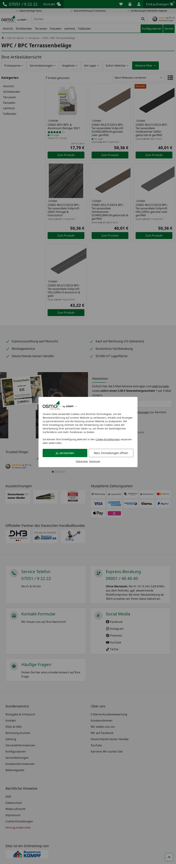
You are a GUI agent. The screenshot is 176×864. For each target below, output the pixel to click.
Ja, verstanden (65, 453)
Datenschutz (82, 461)
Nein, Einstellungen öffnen (111, 453)
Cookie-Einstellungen (108, 439)
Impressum (94, 461)
